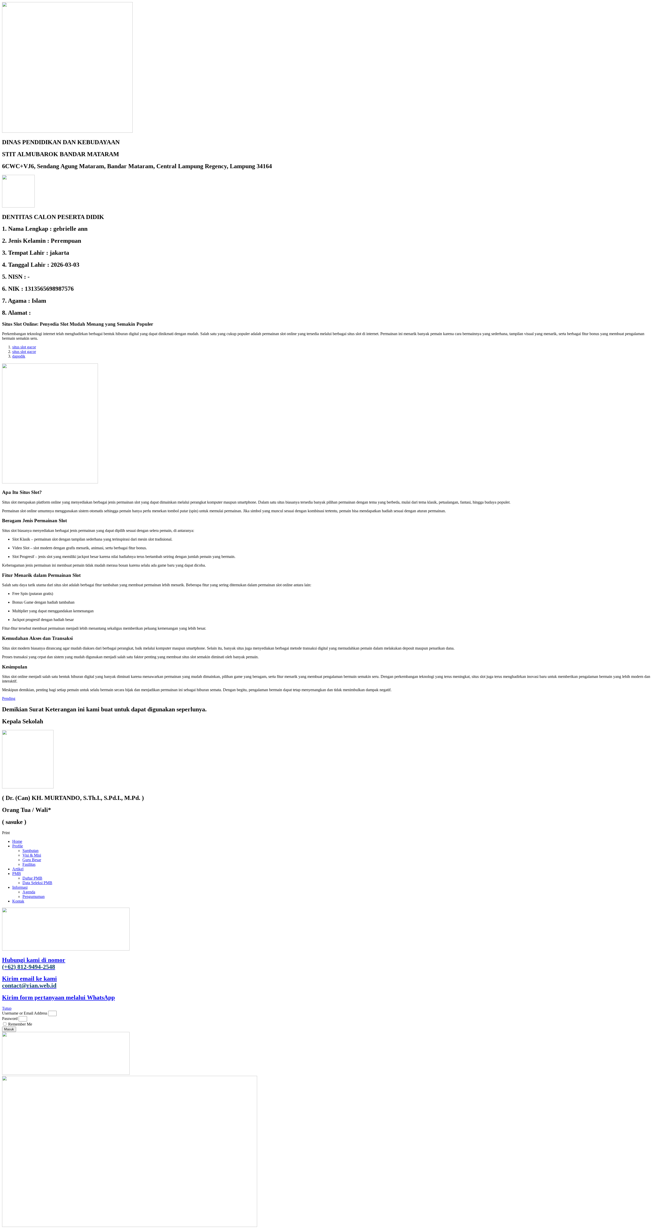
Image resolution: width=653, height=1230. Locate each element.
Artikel (17, 869)
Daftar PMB (32, 878)
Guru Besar (31, 860)
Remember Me (19, 1024)
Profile (17, 846)
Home (17, 841)
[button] (326, 833)
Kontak (18, 901)
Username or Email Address (24, 1013)
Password (10, 1018)
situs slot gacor (24, 347)
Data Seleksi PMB (37, 883)
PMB (16, 873)
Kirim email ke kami (29, 982)
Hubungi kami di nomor (33, 963)
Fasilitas (28, 864)
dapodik (18, 356)
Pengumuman (33, 896)
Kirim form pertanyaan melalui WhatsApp (58, 997)
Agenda (28, 892)
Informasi (20, 887)
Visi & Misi (31, 855)
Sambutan (30, 850)
